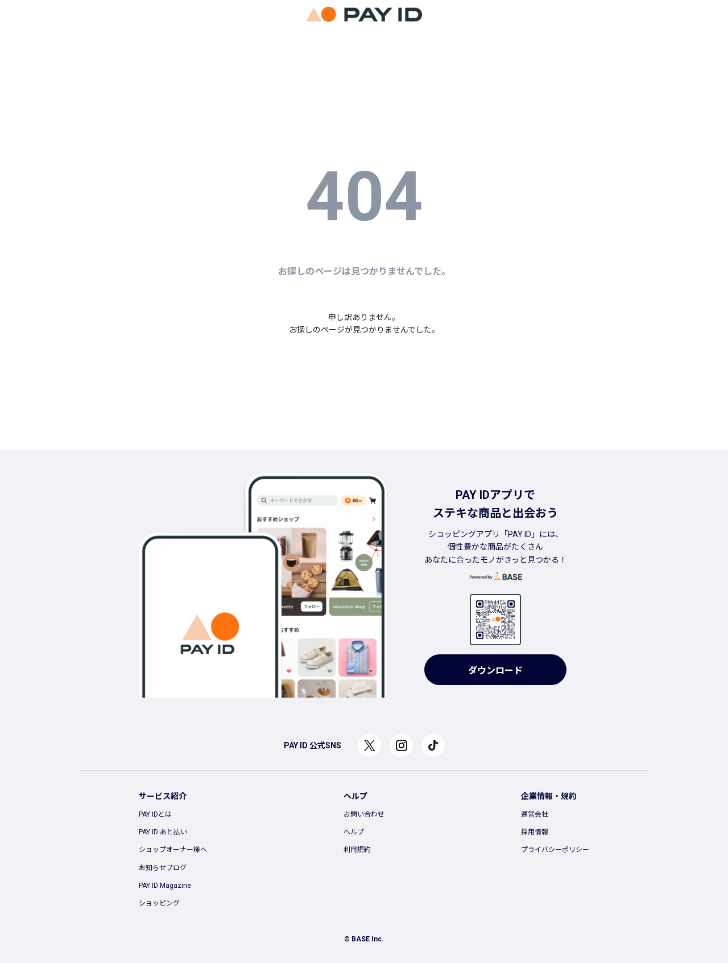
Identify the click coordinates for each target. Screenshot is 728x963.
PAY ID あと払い (163, 832)
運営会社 (534, 814)
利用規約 (357, 850)
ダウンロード (495, 670)
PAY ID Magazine (165, 886)
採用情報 (534, 832)
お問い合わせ (364, 814)
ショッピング (159, 903)
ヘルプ (354, 832)
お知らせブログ (163, 868)
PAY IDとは (155, 814)
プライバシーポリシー (555, 850)
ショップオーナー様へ (173, 850)
